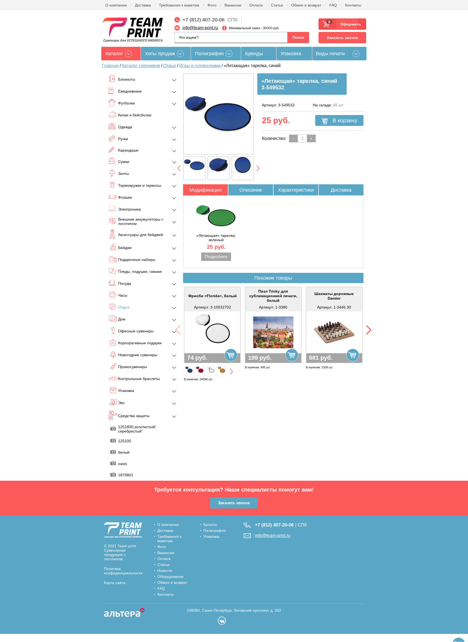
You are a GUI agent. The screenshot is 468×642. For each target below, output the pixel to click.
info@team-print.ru (200, 27)
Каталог (210, 524)
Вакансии (233, 5)
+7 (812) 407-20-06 (204, 19)
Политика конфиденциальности (123, 570)
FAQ (333, 5)
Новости (164, 570)
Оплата (256, 5)
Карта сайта (114, 583)
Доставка (143, 5)
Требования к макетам (179, 5)
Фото (211, 5)
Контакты (353, 5)
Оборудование (170, 576)
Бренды (254, 53)
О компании (116, 5)
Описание (250, 190)
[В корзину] (231, 355)
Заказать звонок (342, 37)
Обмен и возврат (306, 5)
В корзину (344, 120)
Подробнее (216, 256)
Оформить (349, 24)
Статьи (277, 5)
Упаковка (291, 53)
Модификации (205, 190)
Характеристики (296, 190)
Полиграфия (209, 53)
